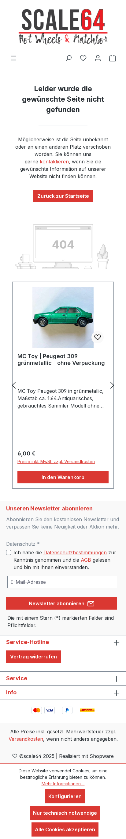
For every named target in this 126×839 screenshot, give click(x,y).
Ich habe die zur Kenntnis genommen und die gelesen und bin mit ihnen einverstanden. (64, 559)
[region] (63, 385)
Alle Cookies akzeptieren (65, 829)
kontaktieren (54, 161)
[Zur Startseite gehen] (63, 27)
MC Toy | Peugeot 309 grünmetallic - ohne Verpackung (61, 359)
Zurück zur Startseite (63, 196)
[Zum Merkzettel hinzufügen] (97, 337)
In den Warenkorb (63, 477)
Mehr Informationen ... (63, 783)
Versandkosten (26, 739)
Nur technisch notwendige (65, 813)
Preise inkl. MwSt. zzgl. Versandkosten (56, 461)
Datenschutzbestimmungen (75, 552)
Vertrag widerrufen (33, 657)
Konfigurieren (65, 796)
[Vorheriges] (13, 385)
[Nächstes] (112, 385)
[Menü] (13, 58)
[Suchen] (68, 58)
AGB (86, 560)
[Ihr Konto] (98, 58)
